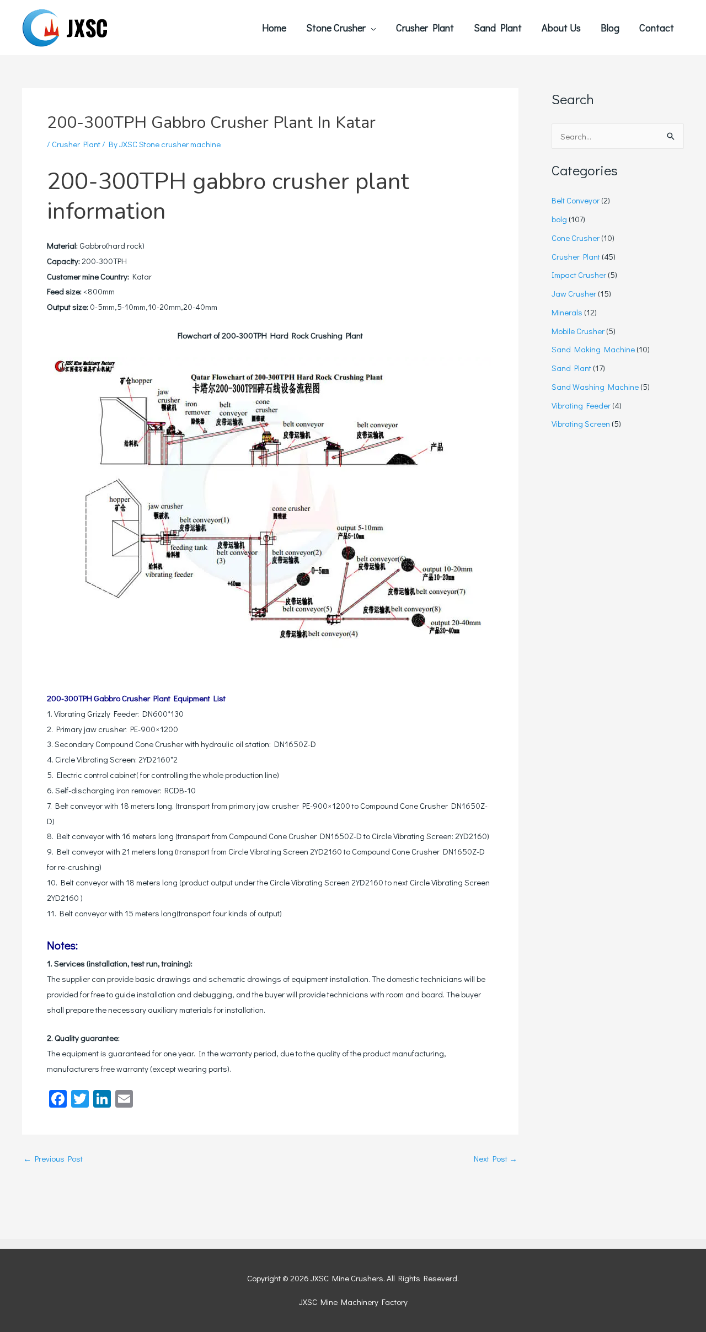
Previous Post (53, 1158)
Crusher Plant (76, 143)
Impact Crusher (579, 274)
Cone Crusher (576, 237)
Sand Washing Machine (595, 386)
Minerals (567, 312)
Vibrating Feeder (581, 405)
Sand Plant (571, 367)
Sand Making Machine (593, 349)
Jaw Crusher (574, 293)
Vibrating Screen (581, 423)
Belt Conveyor (576, 200)
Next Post (495, 1158)
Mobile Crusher (578, 330)
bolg (559, 218)
